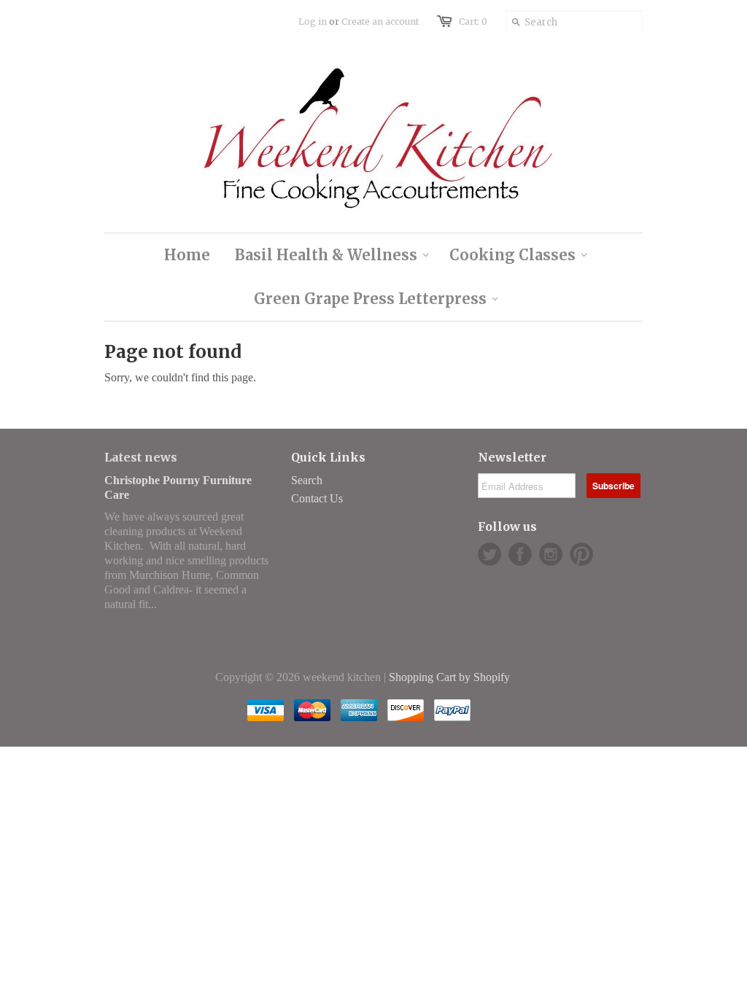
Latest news (140, 457)
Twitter (489, 554)
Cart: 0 (473, 21)
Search (306, 480)
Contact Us (317, 498)
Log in (312, 21)
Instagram (550, 554)
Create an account (380, 21)
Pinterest (581, 554)
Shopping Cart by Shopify (449, 677)
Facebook (520, 554)
